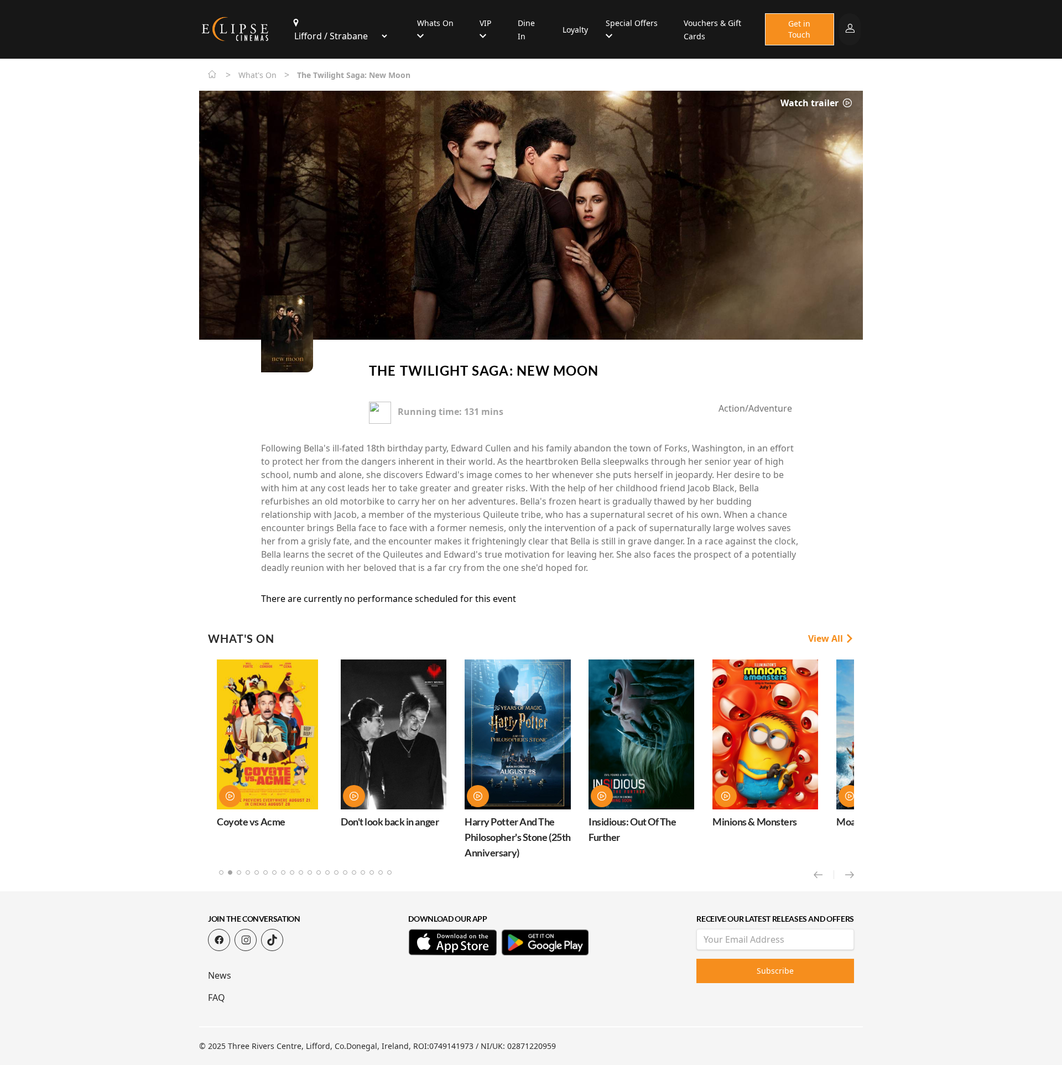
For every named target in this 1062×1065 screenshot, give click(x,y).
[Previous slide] (824, 874)
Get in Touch (799, 29)
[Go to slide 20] (389, 872)
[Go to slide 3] (239, 872)
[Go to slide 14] (336, 872)
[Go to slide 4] (248, 872)
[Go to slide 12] (318, 872)
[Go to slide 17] (363, 872)
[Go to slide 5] (256, 872)
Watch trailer (810, 103)
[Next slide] (849, 874)
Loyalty (575, 29)
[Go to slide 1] (221, 872)
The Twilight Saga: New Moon (483, 370)
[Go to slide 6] (265, 872)
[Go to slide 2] (230, 872)
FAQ (216, 997)
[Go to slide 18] (371, 872)
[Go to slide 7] (274, 872)
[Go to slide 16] (354, 872)
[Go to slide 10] (301, 872)
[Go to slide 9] (292, 872)
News (219, 975)
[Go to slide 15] (345, 872)
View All (826, 638)
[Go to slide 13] (327, 872)
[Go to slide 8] (283, 872)
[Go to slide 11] (310, 872)
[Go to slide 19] (380, 872)
